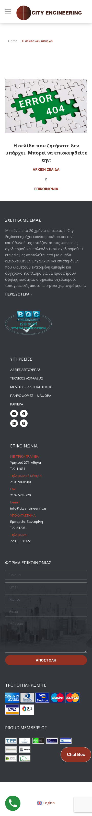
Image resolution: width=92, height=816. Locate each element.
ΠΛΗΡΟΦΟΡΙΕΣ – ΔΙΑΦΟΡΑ (30, 395)
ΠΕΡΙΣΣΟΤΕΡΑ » (18, 294)
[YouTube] (14, 413)
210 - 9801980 (20, 482)
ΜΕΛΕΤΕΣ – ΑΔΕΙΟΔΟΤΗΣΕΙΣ (31, 387)
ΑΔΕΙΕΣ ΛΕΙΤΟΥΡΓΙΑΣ (25, 369)
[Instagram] (24, 423)
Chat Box (76, 754)
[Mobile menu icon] (8, 11)
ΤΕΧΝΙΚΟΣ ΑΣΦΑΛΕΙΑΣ (26, 378)
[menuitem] (46, 803)
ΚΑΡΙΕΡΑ (16, 404)
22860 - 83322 (20, 541)
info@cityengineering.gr (28, 508)
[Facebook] (24, 413)
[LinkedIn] (14, 423)
